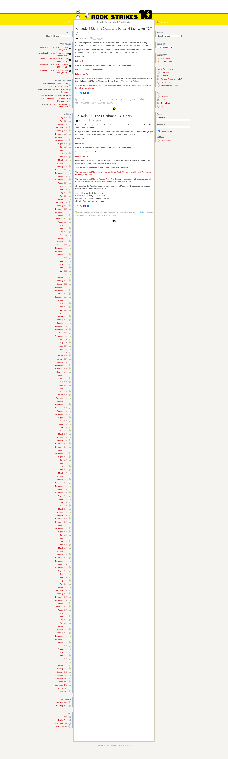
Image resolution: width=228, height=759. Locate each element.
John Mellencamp (129, 212)
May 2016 (63, 502)
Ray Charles (101, 102)
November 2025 (61, 137)
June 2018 (63, 424)
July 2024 (63, 186)
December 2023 (61, 209)
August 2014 (62, 571)
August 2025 (62, 144)
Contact (64, 22)
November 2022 (61, 251)
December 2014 (61, 558)
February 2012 (61, 669)
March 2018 (62, 434)
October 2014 (62, 564)
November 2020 (61, 330)
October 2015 (62, 525)
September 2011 (61, 685)
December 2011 (61, 675)
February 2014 (61, 590)
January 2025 (62, 167)
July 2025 (63, 147)
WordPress (111, 745)
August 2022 (62, 261)
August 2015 (62, 532)
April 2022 (63, 274)
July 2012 (63, 652)
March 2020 (62, 356)
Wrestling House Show (169, 85)
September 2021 (61, 297)
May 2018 (63, 427)
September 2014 (61, 568)
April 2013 (63, 623)
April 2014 (63, 584)
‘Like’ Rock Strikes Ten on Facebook (89, 70)
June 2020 (63, 346)
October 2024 (62, 176)
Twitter (163, 106)
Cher (137, 100)
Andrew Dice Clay (94, 100)
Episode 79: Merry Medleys (57, 95)
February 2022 (61, 281)
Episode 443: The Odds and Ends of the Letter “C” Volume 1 (113, 31)
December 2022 (61, 248)
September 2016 (61, 493)
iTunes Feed (165, 103)
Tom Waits (112, 215)
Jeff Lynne (119, 212)
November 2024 (61, 173)
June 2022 (63, 268)
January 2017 (62, 479)
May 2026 (63, 118)
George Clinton (90, 102)
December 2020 (61, 326)
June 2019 (63, 385)
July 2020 (63, 343)
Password (161, 124)
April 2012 (63, 662)
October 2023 (62, 215)
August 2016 (62, 496)
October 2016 (62, 489)
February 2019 (61, 398)
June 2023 (63, 228)
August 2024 (62, 183)
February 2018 (61, 437)
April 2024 (63, 196)
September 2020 (61, 336)
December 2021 (61, 287)
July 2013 (63, 613)
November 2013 (61, 600)
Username (161, 117)
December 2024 (61, 170)
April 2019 (63, 391)
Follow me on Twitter (83, 74)
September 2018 (61, 414)
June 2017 (63, 463)
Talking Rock (165, 76)
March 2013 (62, 626)
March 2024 (62, 199)
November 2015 (61, 522)
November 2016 (61, 486)
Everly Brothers (109, 212)
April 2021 (63, 313)
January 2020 (62, 362)
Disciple (122, 745)
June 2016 (63, 499)
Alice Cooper (82, 100)
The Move (104, 215)
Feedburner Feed (167, 100)
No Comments (148, 100)
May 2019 (63, 388)
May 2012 (63, 659)
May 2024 (63, 193)
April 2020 (63, 352)
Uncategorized (61, 706)
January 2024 (62, 206)
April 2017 (63, 470)
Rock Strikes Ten (114, 7)
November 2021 (61, 290)
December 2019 (61, 365)
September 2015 (61, 528)
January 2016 (62, 515)
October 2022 (62, 255)
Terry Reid (88, 215)
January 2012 (62, 672)
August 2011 (62, 688)
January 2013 (62, 633)
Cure (83, 102)
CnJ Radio (165, 72)
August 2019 (62, 378)
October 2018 (62, 411)
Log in (65, 717)
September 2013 (61, 607)
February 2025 (61, 163)
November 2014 (61, 561)
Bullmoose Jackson (97, 212)
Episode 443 (80, 61)
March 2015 (62, 548)
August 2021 (62, 300)
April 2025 (63, 157)
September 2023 (61, 219)
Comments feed (61, 723)
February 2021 (61, 320)
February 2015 (61, 551)
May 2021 (63, 310)
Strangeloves (79, 215)
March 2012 (62, 665)
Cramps (77, 102)
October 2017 (62, 450)
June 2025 (63, 150)
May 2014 (63, 581)
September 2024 (61, 180)
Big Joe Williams (84, 212)
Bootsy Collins (121, 100)
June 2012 (63, 656)
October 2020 (62, 333)
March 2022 (62, 277)
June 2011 (63, 691)
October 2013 (62, 603)
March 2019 (62, 395)
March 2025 (62, 160)
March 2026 (62, 124)
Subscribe (165, 22)
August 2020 (62, 339)
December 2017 (61, 444)
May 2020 (63, 349)
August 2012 (62, 649)
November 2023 (61, 212)
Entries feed (62, 720)
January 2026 (62, 131)
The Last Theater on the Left (171, 79)
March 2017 (62, 473)
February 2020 (61, 359)
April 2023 (63, 235)
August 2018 (62, 418)
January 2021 (62, 323)
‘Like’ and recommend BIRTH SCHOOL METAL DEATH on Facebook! (101, 167)
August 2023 (62, 222)
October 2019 (62, 372)
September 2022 (61, 258)
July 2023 (63, 225)
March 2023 (62, 238)
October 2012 (62, 642)
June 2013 (63, 616)
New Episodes (61, 702)
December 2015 (61, 519)
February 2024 (61, 202)
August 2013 (62, 610)
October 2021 (62, 294)
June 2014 (63, 577)
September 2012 (61, 646)
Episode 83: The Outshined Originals (103, 115)
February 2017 (61, 476)
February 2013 (61, 629)
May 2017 (63, 466)
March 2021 (62, 316)
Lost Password (166, 140)
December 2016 (61, 483)
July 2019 (63, 382)
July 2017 (63, 460)
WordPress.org (61, 726)
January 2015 (62, 554)
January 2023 (62, 245)
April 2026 (63, 121)
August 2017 (62, 457)
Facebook (164, 96)
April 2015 (63, 545)
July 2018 (63, 421)
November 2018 (61, 408)
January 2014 (62, 594)
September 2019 (61, 375)
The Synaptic (166, 82)
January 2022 (62, 284)
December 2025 (61, 134)
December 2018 (61, 405)
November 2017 (61, 447)
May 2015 (63, 541)
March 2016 (62, 509)
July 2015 (63, 535)
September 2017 (61, 453)
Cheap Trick (131, 100)
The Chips (109, 102)
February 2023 (61, 241)
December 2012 (61, 636)
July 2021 (63, 303)
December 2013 (61, 597)
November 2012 (61, 639)
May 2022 (63, 271)
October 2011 (62, 682)
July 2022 (63, 264)
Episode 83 (79, 143)
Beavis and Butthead (108, 100)
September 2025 (61, 140)
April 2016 (63, 506)
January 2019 (62, 401)
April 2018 (63, 431)
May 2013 (63, 620)
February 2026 (61, 127)
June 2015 (63, 538)
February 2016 (61, 512)
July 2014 (63, 574)
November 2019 (61, 369)
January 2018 (62, 440)
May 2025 (63, 153)
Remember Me (166, 132)
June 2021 (63, 307)
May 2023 (63, 232)
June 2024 (63, 189)
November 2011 (61, 678)
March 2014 (62, 587)
